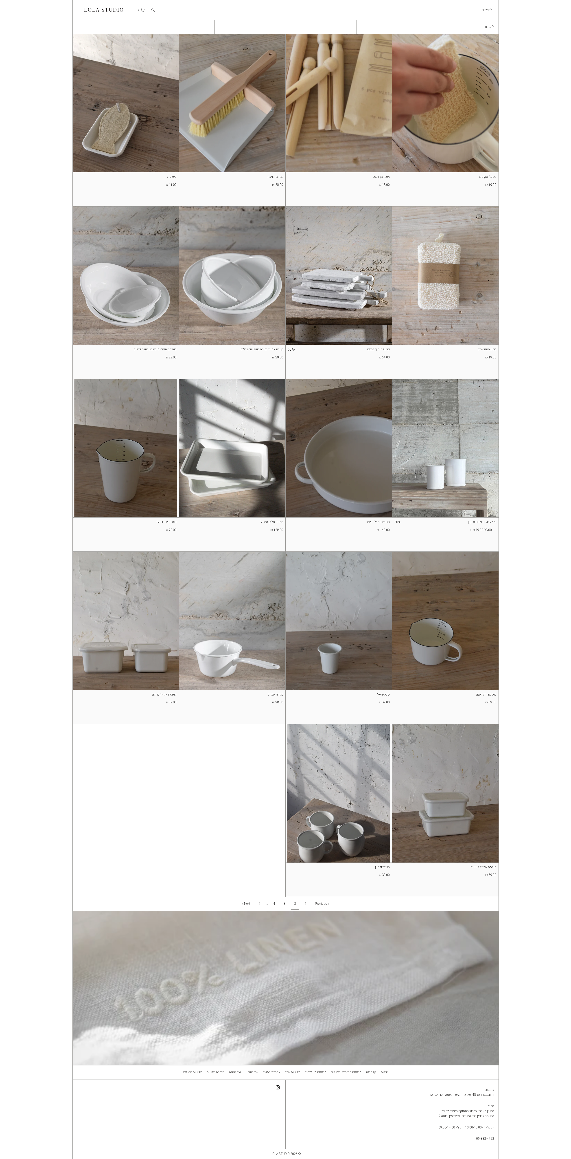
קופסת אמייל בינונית (483, 867)
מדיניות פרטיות (192, 1072)
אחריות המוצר (271, 1072)
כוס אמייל (383, 694)
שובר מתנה (236, 1072)
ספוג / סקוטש (487, 176)
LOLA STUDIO (280, 1154)
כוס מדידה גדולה (166, 522)
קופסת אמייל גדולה (164, 694)
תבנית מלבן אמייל (271, 522)
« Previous (322, 903)
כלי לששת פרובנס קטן (482, 522)
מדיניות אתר (292, 1072)
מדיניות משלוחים (315, 1072)
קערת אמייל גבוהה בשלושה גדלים (262, 349)
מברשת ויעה (275, 176)
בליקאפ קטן (382, 867)
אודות (384, 1072)
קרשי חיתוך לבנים (378, 349)
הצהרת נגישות (216, 1072)
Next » (246, 903)
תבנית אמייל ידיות (378, 522)
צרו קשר (253, 1072)
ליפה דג (172, 176)
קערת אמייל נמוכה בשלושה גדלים (155, 349)
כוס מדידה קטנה (486, 694)
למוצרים (487, 10)
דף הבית (371, 1072)
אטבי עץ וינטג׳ (381, 176)
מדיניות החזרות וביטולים (346, 1072)
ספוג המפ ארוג (487, 349)
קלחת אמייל (275, 694)
